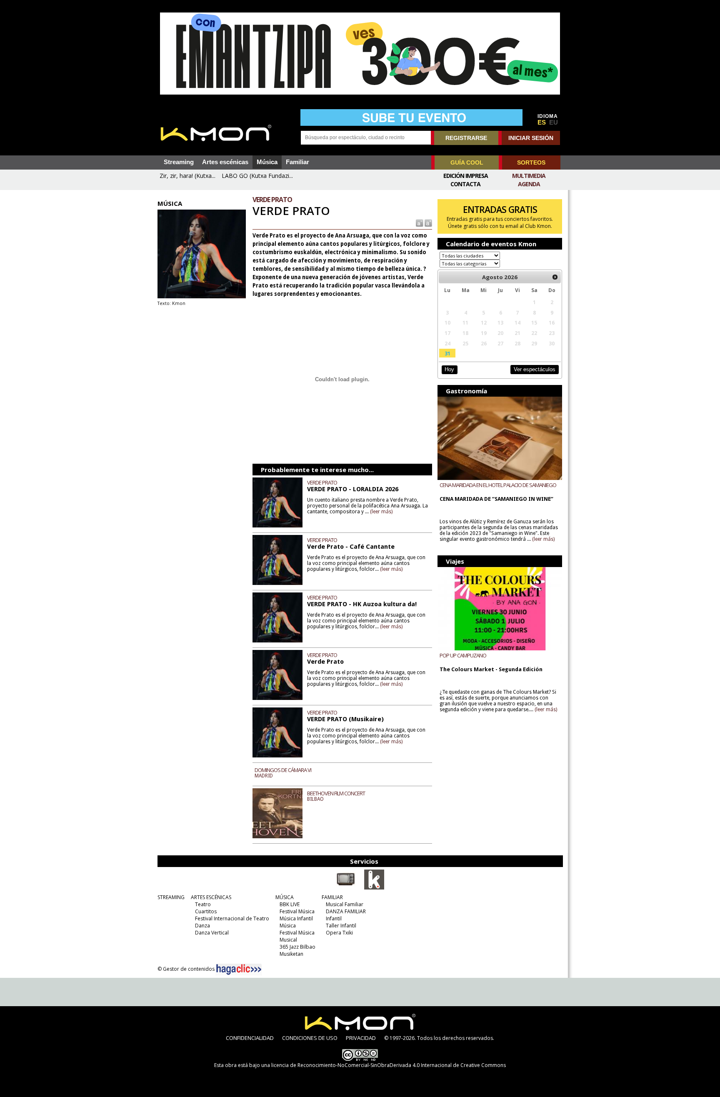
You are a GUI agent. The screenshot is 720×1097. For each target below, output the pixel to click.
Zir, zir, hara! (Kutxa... (187, 176)
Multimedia (528, 176)
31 (447, 353)
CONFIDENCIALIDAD (250, 1038)
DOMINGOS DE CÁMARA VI (283, 770)
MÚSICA (284, 897)
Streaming (179, 162)
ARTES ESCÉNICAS (211, 897)
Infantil (334, 918)
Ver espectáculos (534, 369)
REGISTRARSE (466, 138)
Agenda (529, 184)
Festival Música (297, 911)
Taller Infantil (341, 925)
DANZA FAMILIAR (346, 911)
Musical (288, 939)
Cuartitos (206, 911)
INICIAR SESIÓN (530, 138)
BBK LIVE (290, 904)
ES (542, 122)
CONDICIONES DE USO (310, 1038)
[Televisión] (346, 887)
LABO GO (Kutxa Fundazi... (257, 176)
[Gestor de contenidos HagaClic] (239, 969)
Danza (202, 925)
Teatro (203, 904)
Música (267, 162)
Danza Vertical (212, 932)
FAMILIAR (332, 897)
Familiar (297, 162)
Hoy (449, 369)
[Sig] (555, 277)
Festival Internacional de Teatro (232, 918)
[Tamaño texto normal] (419, 223)
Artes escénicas (225, 162)
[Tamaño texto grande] (427, 223)
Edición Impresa (465, 176)
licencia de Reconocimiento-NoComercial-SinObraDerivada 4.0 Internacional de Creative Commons (388, 1065)
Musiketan (291, 953)
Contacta (465, 184)
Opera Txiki (339, 932)
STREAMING (171, 897)
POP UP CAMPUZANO (463, 655)
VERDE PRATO (322, 482)
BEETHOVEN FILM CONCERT (336, 793)
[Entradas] (374, 887)
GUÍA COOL (466, 162)
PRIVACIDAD (361, 1038)
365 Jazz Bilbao (297, 946)
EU (553, 122)
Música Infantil (296, 918)
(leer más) (381, 512)
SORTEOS (531, 162)
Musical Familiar (344, 904)
